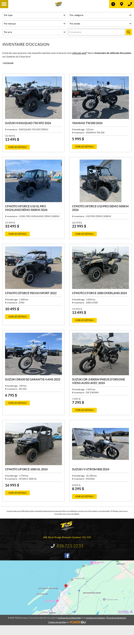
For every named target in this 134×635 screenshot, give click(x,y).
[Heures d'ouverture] (113, 4)
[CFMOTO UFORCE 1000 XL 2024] (33, 444)
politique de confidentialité (69, 618)
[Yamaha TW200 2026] (100, 97)
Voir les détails (17, 147)
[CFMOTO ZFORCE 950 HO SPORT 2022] (33, 267)
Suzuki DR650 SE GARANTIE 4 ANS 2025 (32, 379)
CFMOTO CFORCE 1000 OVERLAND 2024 (99, 293)
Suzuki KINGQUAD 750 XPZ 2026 (28, 123)
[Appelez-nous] (130, 4)
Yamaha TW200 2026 (87, 123)
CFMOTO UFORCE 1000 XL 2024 (26, 469)
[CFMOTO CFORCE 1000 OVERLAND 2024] (100, 267)
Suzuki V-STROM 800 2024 (90, 469)
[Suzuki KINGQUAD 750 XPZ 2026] (33, 97)
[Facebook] (67, 555)
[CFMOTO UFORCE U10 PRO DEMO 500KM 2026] (100, 181)
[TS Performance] (58, 4)
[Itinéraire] (121, 4)
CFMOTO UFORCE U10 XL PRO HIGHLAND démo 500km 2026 (26, 208)
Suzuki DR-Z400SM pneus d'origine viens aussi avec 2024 (98, 381)
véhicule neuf (79, 53)
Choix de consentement (116, 618)
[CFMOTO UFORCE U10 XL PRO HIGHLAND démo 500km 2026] (33, 181)
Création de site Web (57, 622)
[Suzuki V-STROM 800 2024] (100, 444)
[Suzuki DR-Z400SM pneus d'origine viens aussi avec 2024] (100, 354)
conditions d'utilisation (95, 618)
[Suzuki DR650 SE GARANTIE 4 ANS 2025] (33, 354)
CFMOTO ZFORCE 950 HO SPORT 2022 (31, 293)
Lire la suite (7, 63)
